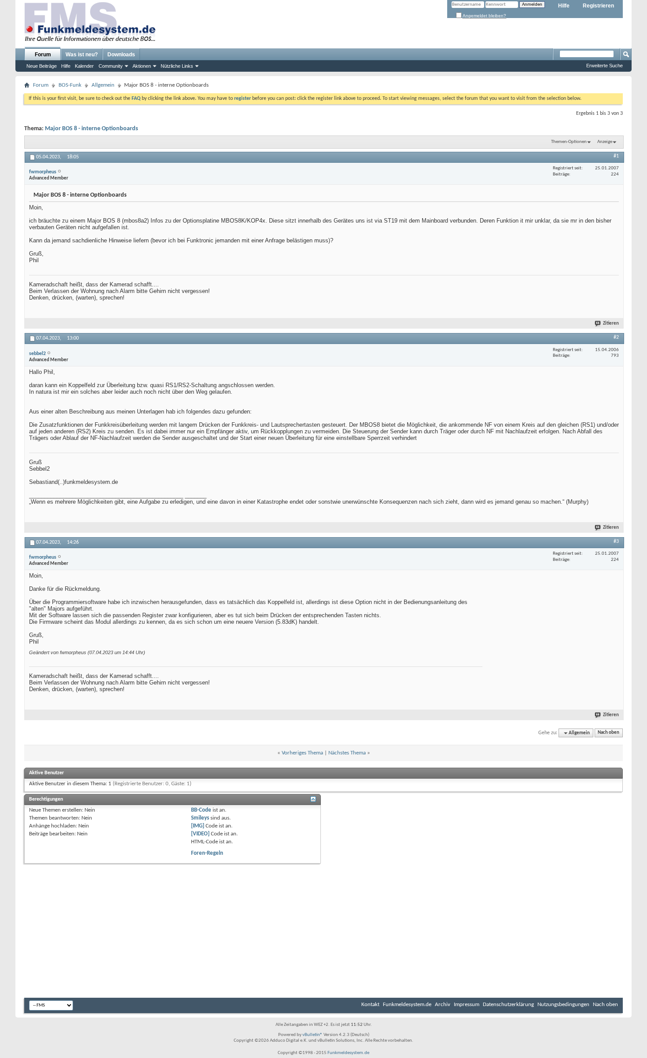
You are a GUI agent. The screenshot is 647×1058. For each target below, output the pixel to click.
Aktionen (141, 66)
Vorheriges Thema (302, 753)
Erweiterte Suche (604, 65)
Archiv (442, 1004)
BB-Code (201, 810)
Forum (43, 54)
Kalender (84, 66)
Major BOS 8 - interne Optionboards (91, 128)
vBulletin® (312, 1034)
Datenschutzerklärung (508, 1004)
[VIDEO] (200, 834)
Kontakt (370, 1004)
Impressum (466, 1004)
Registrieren (598, 6)
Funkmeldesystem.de (407, 1004)
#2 (616, 337)
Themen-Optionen (569, 141)
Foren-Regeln (207, 853)
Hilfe (564, 6)
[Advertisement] (553, 627)
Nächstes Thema (347, 753)
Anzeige (604, 141)
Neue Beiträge (41, 66)
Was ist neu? (82, 54)
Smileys (200, 818)
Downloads (121, 54)
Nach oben (608, 733)
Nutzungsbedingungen (563, 1004)
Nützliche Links (177, 66)
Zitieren (611, 323)
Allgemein (103, 85)
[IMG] (197, 826)
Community (111, 66)
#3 (616, 541)
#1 (616, 156)
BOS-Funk (70, 85)
